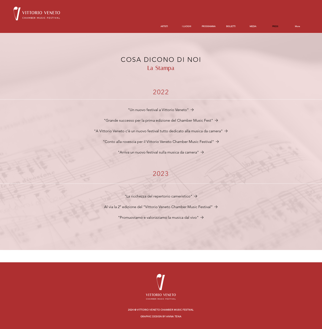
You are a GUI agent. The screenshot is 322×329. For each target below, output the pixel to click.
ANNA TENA (173, 316)
